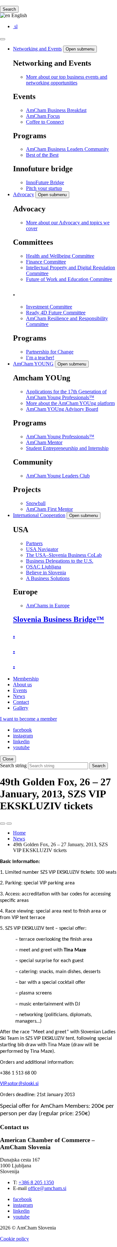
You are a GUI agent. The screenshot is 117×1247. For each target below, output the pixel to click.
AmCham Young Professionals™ (60, 436)
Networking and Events (37, 48)
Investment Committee (49, 306)
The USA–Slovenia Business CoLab (64, 555)
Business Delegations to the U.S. (59, 561)
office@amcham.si (47, 1188)
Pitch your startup (44, 188)
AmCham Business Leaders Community (67, 149)
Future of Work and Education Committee (69, 279)
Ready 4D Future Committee (55, 312)
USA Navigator (42, 549)
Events (20, 690)
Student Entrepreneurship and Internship (67, 448)
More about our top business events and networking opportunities (66, 79)
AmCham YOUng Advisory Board (62, 409)
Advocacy (23, 194)
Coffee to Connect (45, 122)
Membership (26, 678)
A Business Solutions (48, 578)
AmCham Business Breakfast (56, 110)
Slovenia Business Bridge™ (58, 619)
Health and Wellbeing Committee (60, 256)
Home (19, 833)
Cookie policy (14, 1238)
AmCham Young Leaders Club (58, 475)
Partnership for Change (49, 351)
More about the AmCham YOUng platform (70, 403)
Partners (34, 543)
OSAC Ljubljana (43, 566)
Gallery (20, 708)
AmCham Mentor (44, 442)
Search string (13, 765)
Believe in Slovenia (46, 572)
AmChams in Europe (48, 605)
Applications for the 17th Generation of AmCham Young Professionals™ (66, 394)
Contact (21, 702)
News (19, 696)
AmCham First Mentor (49, 509)
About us (22, 684)
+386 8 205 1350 (36, 1182)
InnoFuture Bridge (45, 182)
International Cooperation (39, 515)
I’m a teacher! (40, 357)
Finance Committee (46, 261)
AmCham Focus (43, 116)
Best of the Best (42, 155)
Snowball (36, 503)
